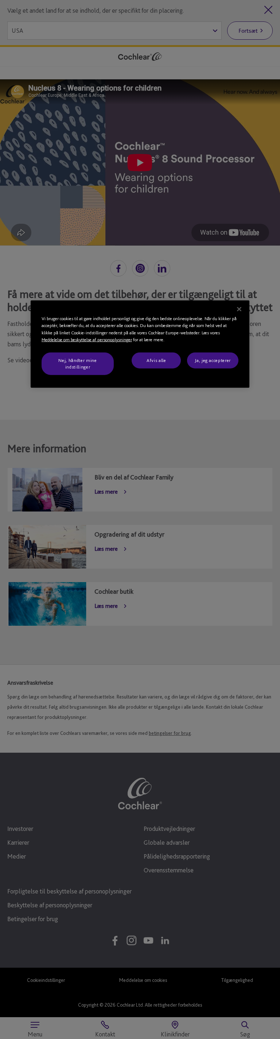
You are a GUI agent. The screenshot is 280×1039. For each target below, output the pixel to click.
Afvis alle (156, 360)
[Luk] (239, 309)
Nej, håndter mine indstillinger (77, 364)
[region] (140, 344)
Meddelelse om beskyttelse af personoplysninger (87, 339)
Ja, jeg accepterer (213, 360)
